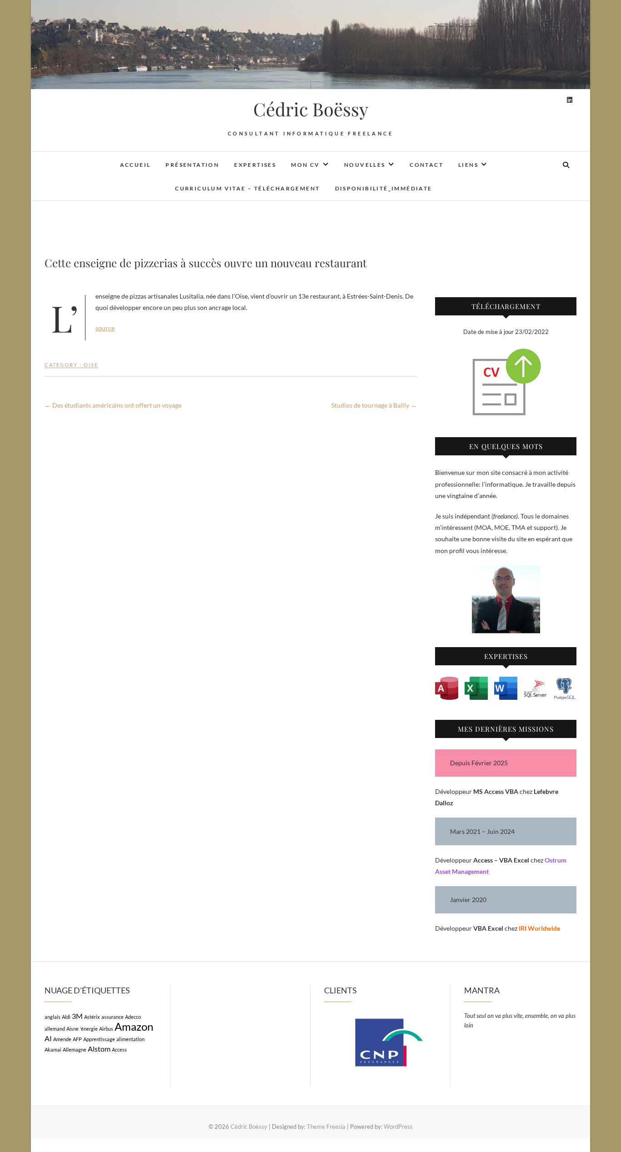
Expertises (255, 164)
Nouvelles (365, 164)
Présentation (192, 164)
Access (119, 1049)
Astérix (92, 1017)
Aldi (66, 1017)
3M (77, 1016)
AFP (77, 1039)
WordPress (398, 1126)
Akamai (53, 1049)
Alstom (99, 1048)
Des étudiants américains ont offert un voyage (113, 405)
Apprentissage (99, 1039)
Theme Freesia (326, 1126)
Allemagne (74, 1049)
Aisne (72, 1029)
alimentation (130, 1039)
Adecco (133, 1017)
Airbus (106, 1029)
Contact (426, 164)
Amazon (134, 1026)
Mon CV (305, 164)
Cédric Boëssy (310, 109)
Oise (91, 365)
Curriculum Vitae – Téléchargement (247, 188)
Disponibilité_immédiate (383, 188)
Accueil (135, 164)
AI (48, 1038)
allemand (55, 1029)
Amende (62, 1039)
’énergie (89, 1029)
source (105, 328)
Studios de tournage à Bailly (374, 405)
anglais (52, 1017)
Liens (468, 164)
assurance (112, 1017)
